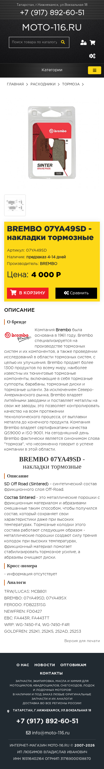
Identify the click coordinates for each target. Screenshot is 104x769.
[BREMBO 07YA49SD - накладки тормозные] (52, 142)
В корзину (31, 293)
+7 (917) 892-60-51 (52, 13)
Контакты (51, 673)
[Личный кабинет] (83, 39)
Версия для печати (82, 641)
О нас (22, 665)
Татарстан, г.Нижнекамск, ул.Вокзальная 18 (52, 5)
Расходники (43, 84)
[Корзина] (92, 39)
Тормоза (71, 84)
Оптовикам (73, 665)
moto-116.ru (52, 28)
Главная (15, 84)
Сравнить (79, 293)
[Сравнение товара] (92, 53)
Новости (44, 665)
